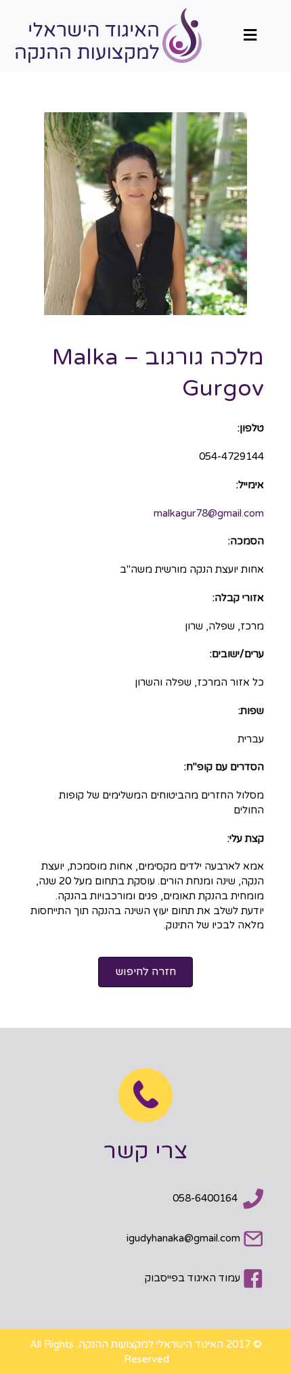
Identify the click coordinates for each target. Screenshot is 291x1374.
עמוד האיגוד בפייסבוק (192, 1278)
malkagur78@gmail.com (209, 513)
